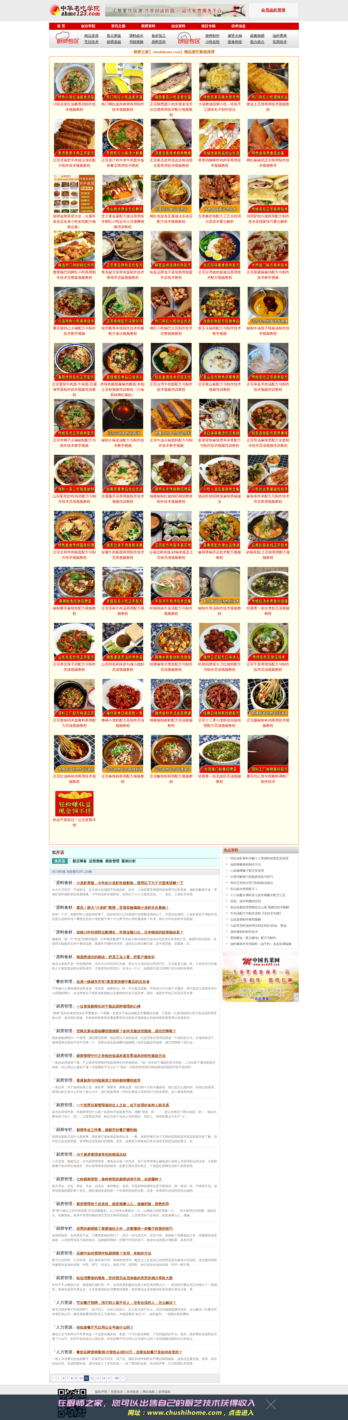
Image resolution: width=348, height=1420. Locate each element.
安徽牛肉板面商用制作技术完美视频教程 (122, 555)
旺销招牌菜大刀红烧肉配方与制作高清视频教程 (219, 667)
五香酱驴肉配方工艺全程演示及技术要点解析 (219, 219)
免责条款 (117, 1392)
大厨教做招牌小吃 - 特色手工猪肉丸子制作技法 (219, 107)
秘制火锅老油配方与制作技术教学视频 (122, 443)
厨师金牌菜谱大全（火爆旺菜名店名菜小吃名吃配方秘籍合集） (74, 221)
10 (80, 1378)
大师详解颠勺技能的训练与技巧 (251, 877)
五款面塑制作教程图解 (245, 919)
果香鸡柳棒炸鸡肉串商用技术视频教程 (219, 163)
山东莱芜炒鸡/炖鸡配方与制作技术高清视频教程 (74, 499)
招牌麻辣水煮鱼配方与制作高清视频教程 (171, 667)
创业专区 (189, 38)
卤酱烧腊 (257, 36)
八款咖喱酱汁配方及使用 (247, 870)
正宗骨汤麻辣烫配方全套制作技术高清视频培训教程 (268, 443)
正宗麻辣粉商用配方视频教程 (122, 779)
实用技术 (280, 42)
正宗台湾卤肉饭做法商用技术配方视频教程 (219, 275)
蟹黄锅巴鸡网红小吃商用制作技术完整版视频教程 (74, 275)
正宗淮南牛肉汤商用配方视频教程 (122, 611)
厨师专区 (68, 38)
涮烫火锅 (235, 36)
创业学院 (88, 26)
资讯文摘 (118, 26)
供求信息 (238, 26)
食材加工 (159, 36)
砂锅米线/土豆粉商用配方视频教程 (268, 555)
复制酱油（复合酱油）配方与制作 (253, 938)
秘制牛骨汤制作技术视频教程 (219, 611)
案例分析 (129, 861)
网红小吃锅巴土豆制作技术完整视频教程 (171, 331)
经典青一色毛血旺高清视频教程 (219, 779)
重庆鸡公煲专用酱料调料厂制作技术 (268, 779)
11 (86, 1378)
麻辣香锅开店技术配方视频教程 (219, 555)
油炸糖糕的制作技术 (244, 932)
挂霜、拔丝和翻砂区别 (245, 901)
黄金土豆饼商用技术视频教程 (268, 107)
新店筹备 (80, 861)
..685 (116, 1378)
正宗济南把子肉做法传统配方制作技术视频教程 (74, 163)
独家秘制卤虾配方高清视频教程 (171, 723)
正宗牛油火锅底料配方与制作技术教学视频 (171, 443)
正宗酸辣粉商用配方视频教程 (171, 779)
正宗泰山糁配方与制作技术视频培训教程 (219, 387)
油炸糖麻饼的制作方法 (245, 864)
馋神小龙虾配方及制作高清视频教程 (122, 723)
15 (109, 1378)
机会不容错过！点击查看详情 (74, 822)
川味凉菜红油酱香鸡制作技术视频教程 (74, 107)
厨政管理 (112, 861)
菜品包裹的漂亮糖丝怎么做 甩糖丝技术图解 (259, 907)
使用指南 (164, 1392)
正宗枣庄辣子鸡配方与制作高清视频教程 (74, 667)
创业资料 (178, 26)
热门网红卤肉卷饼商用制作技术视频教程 (122, 107)
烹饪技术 (91, 42)
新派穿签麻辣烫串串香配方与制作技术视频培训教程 (219, 443)
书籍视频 (136, 42)
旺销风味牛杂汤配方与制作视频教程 (171, 611)
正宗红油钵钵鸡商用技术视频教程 (74, 779)
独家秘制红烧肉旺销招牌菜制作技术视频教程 (171, 499)
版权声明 (101, 1392)
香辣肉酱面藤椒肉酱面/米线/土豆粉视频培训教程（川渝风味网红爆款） (122, 389)
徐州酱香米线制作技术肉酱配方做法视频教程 (122, 331)
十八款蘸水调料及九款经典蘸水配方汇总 (257, 895)
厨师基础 (114, 42)
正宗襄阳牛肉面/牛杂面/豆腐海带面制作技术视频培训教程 (74, 389)
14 (103, 1378)
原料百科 (159, 42)
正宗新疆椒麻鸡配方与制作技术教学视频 (268, 275)
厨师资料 (148, 26)
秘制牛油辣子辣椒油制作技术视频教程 (268, 331)
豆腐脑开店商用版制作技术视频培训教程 (122, 499)
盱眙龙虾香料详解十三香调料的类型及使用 (259, 858)
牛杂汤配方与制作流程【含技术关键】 (256, 913)
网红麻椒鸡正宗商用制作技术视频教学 (268, 163)
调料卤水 (136, 36)
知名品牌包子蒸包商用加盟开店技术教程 (171, 275)
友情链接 (133, 1392)
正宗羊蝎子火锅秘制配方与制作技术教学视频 (74, 443)
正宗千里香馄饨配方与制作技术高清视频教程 (268, 667)
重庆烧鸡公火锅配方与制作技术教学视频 (74, 331)
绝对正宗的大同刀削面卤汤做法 (251, 883)
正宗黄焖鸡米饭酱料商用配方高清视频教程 (74, 723)
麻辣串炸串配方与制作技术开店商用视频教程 (268, 499)
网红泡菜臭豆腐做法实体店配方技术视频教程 (171, 219)
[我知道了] (272, 1406)
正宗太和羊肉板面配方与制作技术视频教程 (74, 555)
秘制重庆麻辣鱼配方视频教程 (74, 611)
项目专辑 (208, 26)
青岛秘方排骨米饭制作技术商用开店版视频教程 (122, 275)
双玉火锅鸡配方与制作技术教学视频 (219, 331)
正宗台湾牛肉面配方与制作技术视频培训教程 (171, 387)
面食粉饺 (235, 42)
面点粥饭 (114, 36)
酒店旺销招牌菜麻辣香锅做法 (219, 499)
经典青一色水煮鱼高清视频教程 (268, 611)
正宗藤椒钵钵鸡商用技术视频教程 (268, 723)
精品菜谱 (91, 36)
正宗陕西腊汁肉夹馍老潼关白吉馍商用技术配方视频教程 (171, 109)
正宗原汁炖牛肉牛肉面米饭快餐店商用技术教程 (122, 163)
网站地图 (148, 1392)
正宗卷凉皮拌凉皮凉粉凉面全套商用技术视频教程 (171, 163)
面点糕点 (257, 42)
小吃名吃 (212, 42)
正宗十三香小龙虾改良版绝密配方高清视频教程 (219, 723)
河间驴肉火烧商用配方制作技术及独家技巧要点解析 (268, 219)
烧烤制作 (212, 36)
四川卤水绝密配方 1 (243, 889)
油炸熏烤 (280, 36)
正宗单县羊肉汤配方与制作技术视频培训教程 (268, 387)
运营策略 (96, 861)
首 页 (61, 26)
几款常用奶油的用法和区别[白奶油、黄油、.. (260, 925)
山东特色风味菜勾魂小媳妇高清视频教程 (122, 667)
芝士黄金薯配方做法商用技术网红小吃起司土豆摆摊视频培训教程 (122, 221)
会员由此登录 (273, 10)
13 (97, 1378)
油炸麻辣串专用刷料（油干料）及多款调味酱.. (261, 944)
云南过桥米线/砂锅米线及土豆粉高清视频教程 (171, 555)
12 (92, 1378)
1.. (58, 1378)
